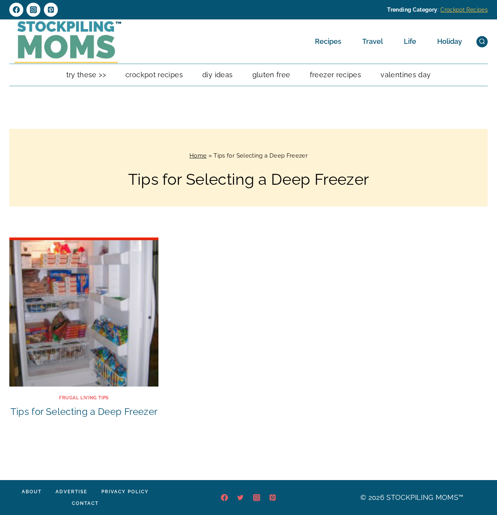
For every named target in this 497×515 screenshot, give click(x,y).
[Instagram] (33, 10)
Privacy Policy (125, 491)
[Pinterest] (51, 10)
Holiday (449, 41)
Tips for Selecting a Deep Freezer (84, 411)
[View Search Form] (482, 41)
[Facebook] (16, 10)
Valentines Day (406, 75)
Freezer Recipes (335, 75)
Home (198, 155)
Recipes (328, 41)
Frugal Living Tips (84, 398)
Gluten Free (271, 75)
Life (410, 41)
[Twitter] (240, 498)
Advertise (71, 491)
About (32, 491)
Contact (85, 503)
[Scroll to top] (479, 485)
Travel (372, 41)
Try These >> (86, 75)
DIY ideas (217, 75)
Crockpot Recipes (464, 10)
